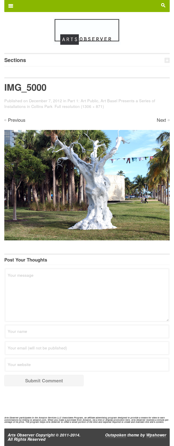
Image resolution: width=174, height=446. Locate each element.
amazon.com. (40, 419)
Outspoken (115, 435)
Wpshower (156, 435)
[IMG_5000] (87, 184)
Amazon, (87, 419)
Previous (16, 120)
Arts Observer (21, 435)
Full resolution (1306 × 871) (79, 106)
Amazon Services (47, 417)
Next (161, 120)
